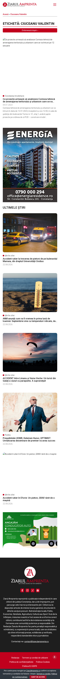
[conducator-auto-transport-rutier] (30, 548)
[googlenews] (38, 590)
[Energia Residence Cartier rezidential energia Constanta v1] (30, 201)
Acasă (6, 14)
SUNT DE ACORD (38, 677)
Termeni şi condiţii (43, 674)
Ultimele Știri (14, 207)
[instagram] (27, 590)
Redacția (15, 658)
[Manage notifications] (54, 657)
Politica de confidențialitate (21, 662)
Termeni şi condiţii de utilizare (35, 658)
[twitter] (32, 590)
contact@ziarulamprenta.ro (36, 641)
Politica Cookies (43, 662)
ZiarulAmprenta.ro (33, 671)
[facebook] (22, 590)
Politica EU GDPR (29, 666)
